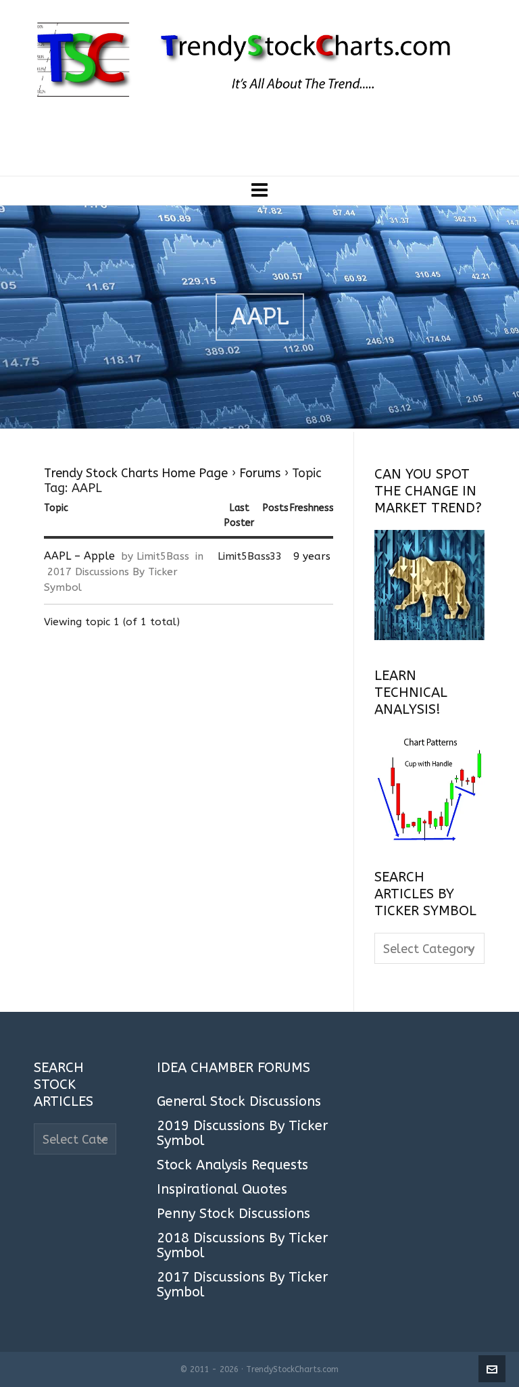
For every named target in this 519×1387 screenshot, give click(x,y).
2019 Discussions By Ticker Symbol (242, 1133)
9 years (311, 556)
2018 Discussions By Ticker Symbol (242, 1246)
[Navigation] (259, 190)
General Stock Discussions (239, 1101)
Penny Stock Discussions (233, 1214)
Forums (259, 473)
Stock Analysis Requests (232, 1165)
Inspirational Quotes (222, 1189)
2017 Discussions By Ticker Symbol (242, 1285)
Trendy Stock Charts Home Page (136, 473)
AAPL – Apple (79, 556)
